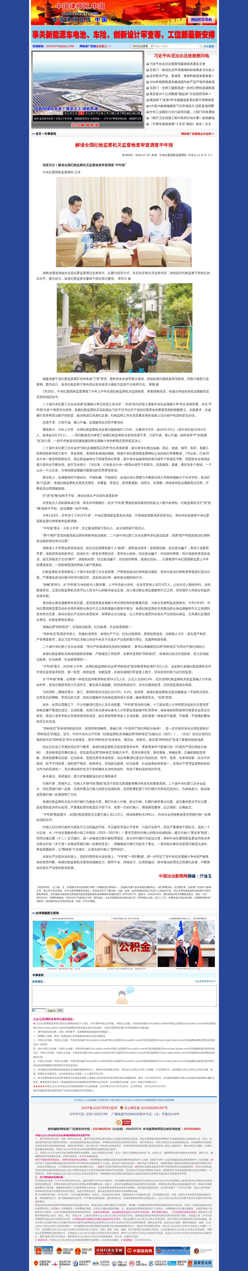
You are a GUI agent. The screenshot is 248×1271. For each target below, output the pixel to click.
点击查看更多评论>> (205, 981)
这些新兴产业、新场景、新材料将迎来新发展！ (182, 76)
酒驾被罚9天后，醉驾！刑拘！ (63, 947)
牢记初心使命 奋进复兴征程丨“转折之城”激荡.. (120, 118)
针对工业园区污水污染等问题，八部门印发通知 (182, 112)
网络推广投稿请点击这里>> (197, 133)
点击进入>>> (103, 46)
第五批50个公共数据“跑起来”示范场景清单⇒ (180, 94)
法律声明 (103, 1100)
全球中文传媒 (63, 11)
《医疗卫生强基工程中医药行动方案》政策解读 (182, 118)
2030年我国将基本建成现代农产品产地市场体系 (182, 82)
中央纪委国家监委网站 (173, 155)
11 (118, 113)
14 (133, 113)
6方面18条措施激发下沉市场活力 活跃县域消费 (182, 106)
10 (112, 113)
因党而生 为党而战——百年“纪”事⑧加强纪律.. (66, 118)
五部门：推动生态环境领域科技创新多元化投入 (182, 70)
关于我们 (78, 1100)
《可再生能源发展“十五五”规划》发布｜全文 (180, 124)
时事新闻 (50, 133)
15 (138, 113)
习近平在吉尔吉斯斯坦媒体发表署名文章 (177, 64)
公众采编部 (91, 1100)
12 (123, 113)
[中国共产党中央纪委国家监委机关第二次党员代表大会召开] (124, 38)
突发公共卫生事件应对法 (188, 947)
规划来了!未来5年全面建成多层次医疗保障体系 (182, 100)
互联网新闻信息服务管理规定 (92, 1031)
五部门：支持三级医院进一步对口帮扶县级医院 (182, 88)
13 (128, 113)
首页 (38, 133)
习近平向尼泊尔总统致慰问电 (181, 55)
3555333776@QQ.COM (60, 46)
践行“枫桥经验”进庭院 (125, 947)
